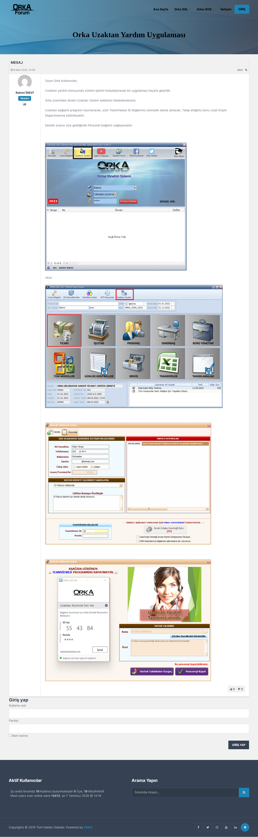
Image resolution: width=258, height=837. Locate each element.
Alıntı (240, 69)
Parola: (14, 720)
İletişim (225, 9)
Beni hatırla (20, 735)
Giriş (241, 9)
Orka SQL (181, 9)
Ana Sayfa (160, 9)
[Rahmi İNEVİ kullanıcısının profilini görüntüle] (25, 87)
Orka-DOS (204, 9)
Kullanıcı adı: (18, 705)
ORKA (88, 827)
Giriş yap (238, 745)
